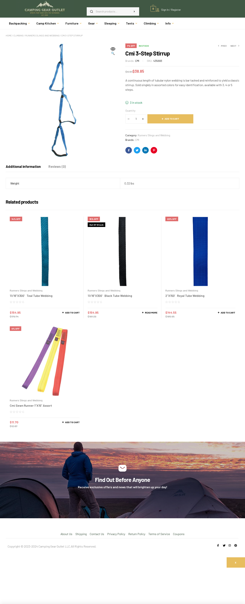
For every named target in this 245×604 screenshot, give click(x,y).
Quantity (130, 110)
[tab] (23, 166)
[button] (113, 51)
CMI (137, 60)
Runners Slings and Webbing (42, 35)
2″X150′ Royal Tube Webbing (184, 295)
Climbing (18, 35)
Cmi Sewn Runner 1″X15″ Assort (31, 405)
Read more (151, 312)
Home (9, 35)
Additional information (23, 166)
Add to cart (172, 118)
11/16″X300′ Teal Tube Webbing (31, 295)
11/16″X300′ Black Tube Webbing (110, 295)
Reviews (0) (57, 166)
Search (134, 11)
